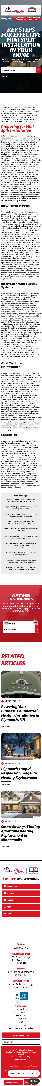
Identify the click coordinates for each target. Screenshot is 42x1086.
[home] (21, 10)
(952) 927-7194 (21, 948)
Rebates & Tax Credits (21, 1028)
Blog (21, 1022)
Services (21, 1018)
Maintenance (21, 1012)
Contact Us (21, 1009)
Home (3, 18)
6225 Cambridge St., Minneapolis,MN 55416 (21, 960)
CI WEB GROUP (21, 1059)
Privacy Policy (13, 1066)
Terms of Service (30, 1066)
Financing (21, 1015)
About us (21, 1025)
